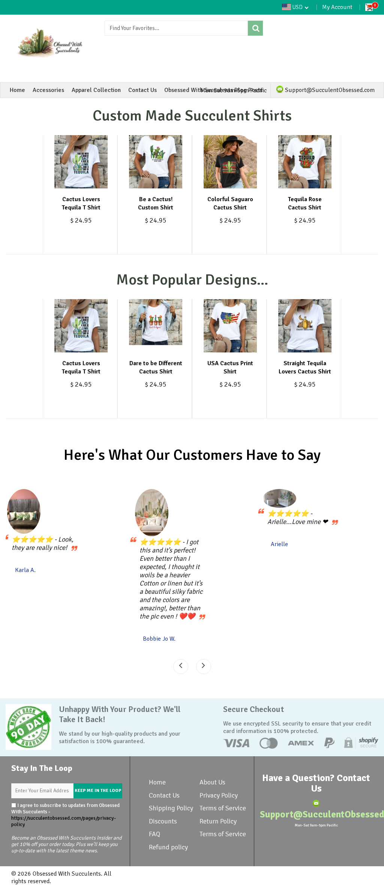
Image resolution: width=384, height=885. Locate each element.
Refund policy (168, 847)
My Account (337, 7)
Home (17, 90)
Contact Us (142, 90)
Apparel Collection (96, 90)
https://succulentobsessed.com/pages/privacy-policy (63, 821)
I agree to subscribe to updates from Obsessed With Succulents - (65, 815)
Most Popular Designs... (192, 279)
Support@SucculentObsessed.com (329, 90)
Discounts (163, 821)
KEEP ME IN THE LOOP (98, 790)
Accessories (48, 90)
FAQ (154, 834)
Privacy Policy (219, 795)
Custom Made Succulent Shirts (192, 115)
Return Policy (218, 821)
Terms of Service (223, 808)
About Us (212, 782)
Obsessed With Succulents (67, 873)
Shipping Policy (171, 808)
